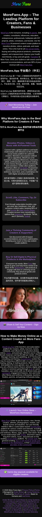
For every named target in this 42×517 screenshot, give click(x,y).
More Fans (6, 421)
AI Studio (24, 168)
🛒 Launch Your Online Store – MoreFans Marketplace (21, 411)
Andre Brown (19, 492)
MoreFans (5, 33)
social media (12, 439)
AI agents (33, 33)
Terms (37, 490)
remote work (33, 439)
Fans (30, 264)
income (14, 210)
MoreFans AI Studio (22, 494)
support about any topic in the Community (25, 444)
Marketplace (19, 268)
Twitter (26, 216)
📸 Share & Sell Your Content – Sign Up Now (21, 325)
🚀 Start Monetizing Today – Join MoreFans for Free (21, 106)
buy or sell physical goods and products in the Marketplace (21, 442)
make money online (27, 210)
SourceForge (16, 508)
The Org (17, 504)
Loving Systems (32, 492)
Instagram (19, 214)
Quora (30, 506)
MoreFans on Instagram (13, 512)
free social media (32, 49)
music (8, 353)
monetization (35, 427)
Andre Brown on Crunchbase (14, 500)
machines (26, 496)
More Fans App (26, 65)
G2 (35, 506)
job (31, 369)
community (6, 373)
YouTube (16, 506)
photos (23, 435)
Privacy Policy (27, 490)
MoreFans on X (29, 510)
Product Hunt (22, 502)
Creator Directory (31, 512)
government (26, 359)
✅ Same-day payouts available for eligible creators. (21, 473)
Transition (34, 57)
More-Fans (5, 43)
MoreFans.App (8, 347)
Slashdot (6, 508)
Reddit (24, 506)
